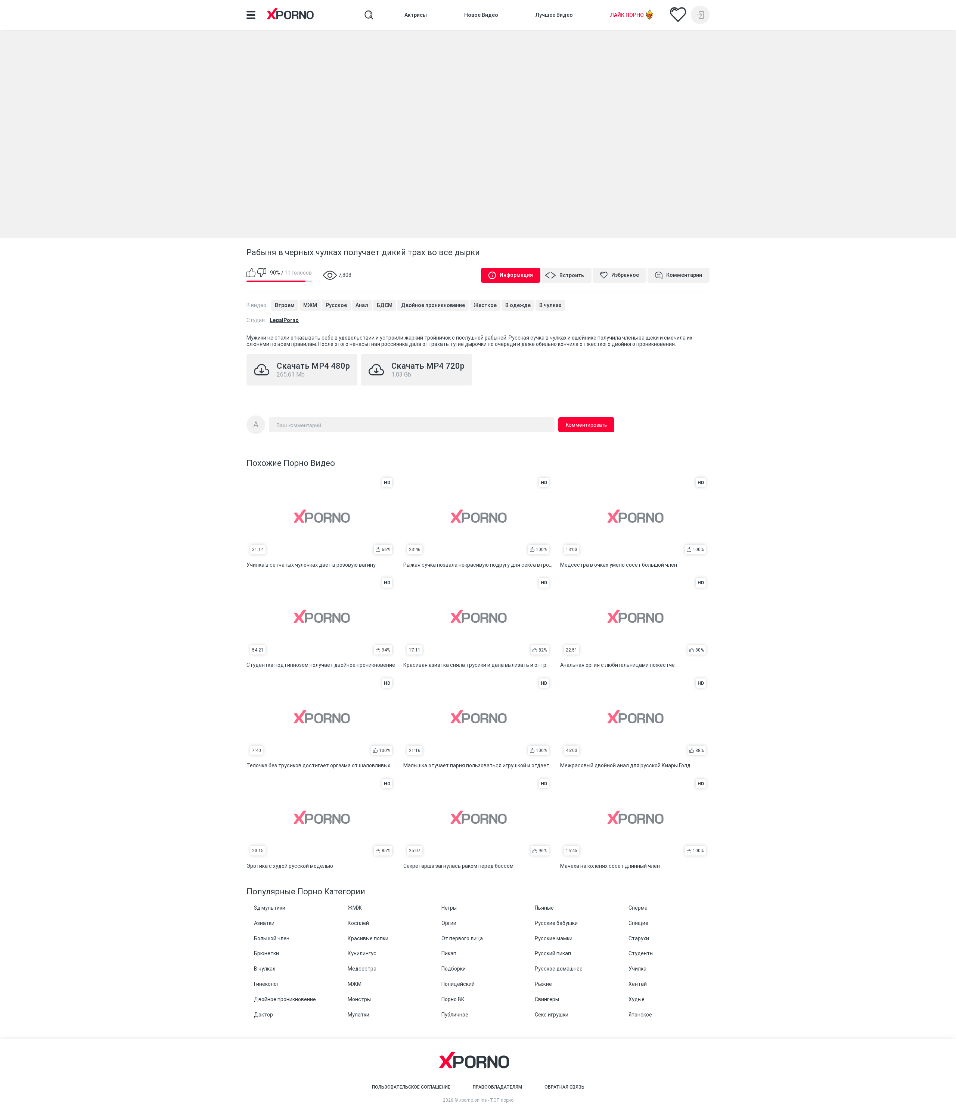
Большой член (271, 938)
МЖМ (310, 305)
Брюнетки (266, 953)
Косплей (358, 923)
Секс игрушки (551, 1015)
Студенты (641, 953)
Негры (449, 908)
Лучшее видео (554, 15)
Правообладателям (497, 1087)
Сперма (638, 908)
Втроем (285, 305)
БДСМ (384, 305)
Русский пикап (553, 953)
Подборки (453, 969)
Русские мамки (553, 938)
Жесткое (485, 305)
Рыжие (543, 984)
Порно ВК (453, 999)
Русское (336, 305)
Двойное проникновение (433, 305)
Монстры (359, 999)
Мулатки (358, 1015)
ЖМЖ (355, 908)
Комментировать (586, 425)
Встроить (571, 275)
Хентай (637, 984)
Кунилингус (362, 953)
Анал (362, 305)
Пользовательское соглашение (411, 1087)
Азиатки (264, 923)
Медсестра (362, 969)
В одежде (518, 305)
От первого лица (462, 938)
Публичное (454, 1015)
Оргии (448, 923)
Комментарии (684, 275)
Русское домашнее (559, 969)
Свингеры (547, 999)
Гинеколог (266, 984)
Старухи (638, 938)
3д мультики (269, 908)
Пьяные (544, 908)
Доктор (263, 1015)
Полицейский (458, 984)
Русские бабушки (556, 923)
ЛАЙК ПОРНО (627, 15)
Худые (636, 999)
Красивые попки (368, 938)
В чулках (550, 305)
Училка (637, 969)
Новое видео (481, 15)
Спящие (638, 923)
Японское (640, 1015)
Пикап (448, 953)
